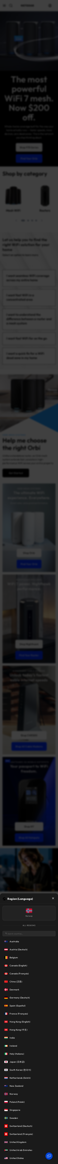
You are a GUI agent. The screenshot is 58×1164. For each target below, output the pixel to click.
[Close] (53, 898)
